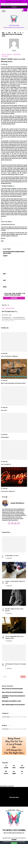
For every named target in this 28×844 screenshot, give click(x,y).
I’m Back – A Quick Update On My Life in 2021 (15, 582)
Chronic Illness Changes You (8, 491)
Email (4, 280)
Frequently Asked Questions (8, 224)
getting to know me (10, 308)
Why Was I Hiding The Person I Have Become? (14, 610)
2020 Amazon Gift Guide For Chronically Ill (15, 665)
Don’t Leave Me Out (6, 464)
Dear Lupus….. (4, 410)
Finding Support (5, 437)
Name (4, 273)
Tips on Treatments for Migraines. (9, 356)
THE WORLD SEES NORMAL (14, 25)
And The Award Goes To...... (10, 311)
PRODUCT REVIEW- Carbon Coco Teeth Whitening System (13, 60)
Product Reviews (17, 54)
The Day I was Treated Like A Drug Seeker (14, 688)
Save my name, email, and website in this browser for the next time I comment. (15, 294)
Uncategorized (5, 56)
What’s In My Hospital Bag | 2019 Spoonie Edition (13, 383)
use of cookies (22, 841)
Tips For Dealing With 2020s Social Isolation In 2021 (14, 637)
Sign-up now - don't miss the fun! (14, 1)
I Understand (14, 843)
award (3, 308)
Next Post (4, 305)
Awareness (9, 54)
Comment (5, 255)
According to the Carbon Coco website (9, 105)
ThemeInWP (13, 839)
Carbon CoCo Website (6, 221)
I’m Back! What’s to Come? (11, 555)
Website (5, 287)
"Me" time (4, 54)
